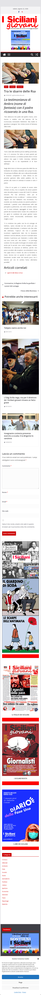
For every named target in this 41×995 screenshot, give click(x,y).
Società (4, 878)
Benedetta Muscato (19, 101)
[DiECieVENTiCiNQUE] (7, 4)
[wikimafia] (38, 7)
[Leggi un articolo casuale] (36, 60)
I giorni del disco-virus (15, 278)
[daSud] (29, 2)
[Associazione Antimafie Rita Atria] (14, 7)
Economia (5, 897)
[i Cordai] (17, 4)
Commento (6, 471)
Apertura (4, 894)
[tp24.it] (35, 7)
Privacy (24, 992)
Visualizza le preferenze (20, 988)
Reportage (5, 906)
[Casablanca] (24, 2)
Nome (5, 498)
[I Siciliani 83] (12, 10)
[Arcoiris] (12, 2)
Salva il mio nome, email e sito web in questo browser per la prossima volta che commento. (18, 531)
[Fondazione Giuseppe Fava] (1, 10)
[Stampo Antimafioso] (25, 7)
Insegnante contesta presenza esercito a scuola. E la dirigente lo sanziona (18, 441)
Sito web (5, 516)
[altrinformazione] (26, 10)
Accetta (20, 977)
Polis (3, 875)
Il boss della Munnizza (29, 296)
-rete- (6, 92)
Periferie (4, 887)
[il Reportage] (25, 4)
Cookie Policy (17, 992)
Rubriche (4, 910)
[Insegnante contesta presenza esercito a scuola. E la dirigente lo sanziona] (20, 420)
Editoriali (4, 868)
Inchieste (5, 871)
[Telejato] (30, 7)
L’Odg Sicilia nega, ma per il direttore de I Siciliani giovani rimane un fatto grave (20, 405)
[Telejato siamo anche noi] (20, 308)
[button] (38, 959)
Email (4, 507)
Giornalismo (6, 884)
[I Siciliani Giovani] (4, 60)
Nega (20, 982)
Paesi (3, 903)
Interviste (20, 92)
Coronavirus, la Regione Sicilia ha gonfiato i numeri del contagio (19, 290)
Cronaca (12, 92)
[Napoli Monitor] (2, 7)
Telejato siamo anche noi (15, 333)
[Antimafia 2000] (4, 2)
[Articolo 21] (18, 2)
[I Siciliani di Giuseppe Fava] (5, 10)
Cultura (4, 890)
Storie (4, 881)
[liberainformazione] (34, 4)
